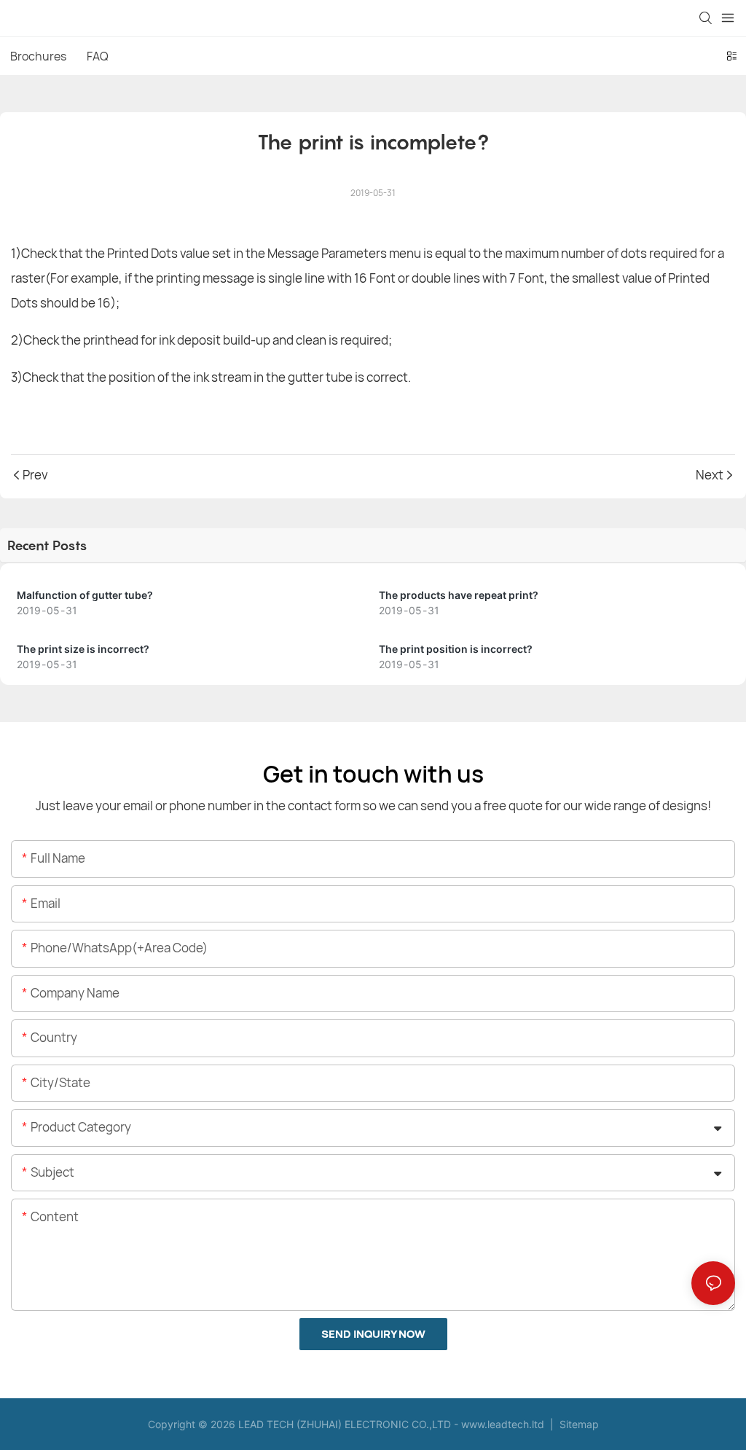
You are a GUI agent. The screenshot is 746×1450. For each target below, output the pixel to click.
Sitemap (578, 1424)
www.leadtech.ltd (502, 1424)
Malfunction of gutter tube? (85, 595)
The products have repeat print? (458, 595)
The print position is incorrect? (456, 649)
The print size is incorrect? (83, 649)
